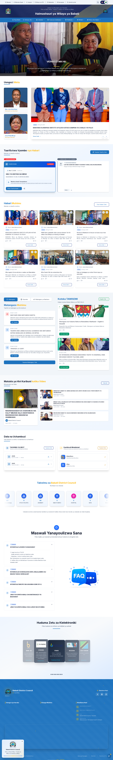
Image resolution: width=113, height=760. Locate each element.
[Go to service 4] (55, 674)
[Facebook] (97, 694)
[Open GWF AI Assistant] (109, 756)
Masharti (93, 756)
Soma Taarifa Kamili (12, 188)
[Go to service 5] (57, 674)
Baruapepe (61, 2)
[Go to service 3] (54, 674)
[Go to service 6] (58, 674)
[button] (29, 553)
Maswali (9, 2)
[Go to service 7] (60, 674)
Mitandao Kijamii (19, 2)
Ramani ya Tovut (103, 756)
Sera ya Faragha (82, 756)
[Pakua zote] (48, 456)
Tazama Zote (48, 448)
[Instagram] (106, 694)
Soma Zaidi (36, 136)
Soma (66, 190)
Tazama (15, 322)
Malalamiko (51, 2)
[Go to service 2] (52, 674)
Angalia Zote (103, 299)
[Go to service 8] (61, 674)
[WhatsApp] (102, 694)
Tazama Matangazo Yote (29, 362)
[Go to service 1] (51, 674)
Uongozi (30, 2)
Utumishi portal (72, 2)
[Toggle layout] (22, 742)
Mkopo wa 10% (40, 2)
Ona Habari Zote (101, 204)
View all (105, 383)
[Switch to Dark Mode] (98, 2)
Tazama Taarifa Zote (101, 152)
